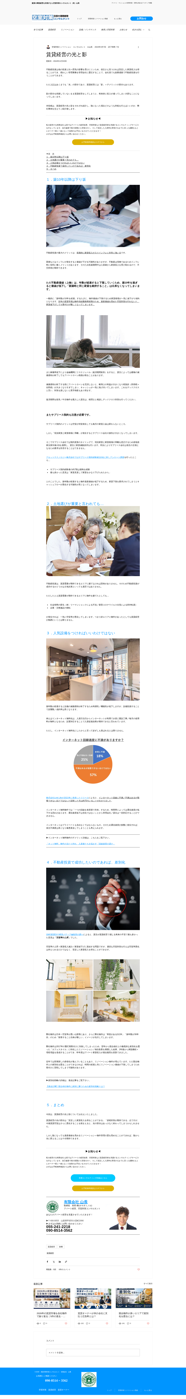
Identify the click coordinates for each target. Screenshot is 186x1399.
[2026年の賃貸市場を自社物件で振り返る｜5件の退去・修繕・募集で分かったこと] (52, 1298)
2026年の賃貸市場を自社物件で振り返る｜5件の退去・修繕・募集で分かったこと (52, 1315)
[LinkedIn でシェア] (60, 1261)
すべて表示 (148, 1284)
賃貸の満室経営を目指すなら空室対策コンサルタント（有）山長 (55, 3)
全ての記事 (38, 30)
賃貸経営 (52, 30)
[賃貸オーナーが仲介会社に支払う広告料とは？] (93, 1298)
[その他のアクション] (138, 46)
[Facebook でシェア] (47, 1261)
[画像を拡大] (69, 974)
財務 (61, 1247)
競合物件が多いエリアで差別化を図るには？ (133, 1315)
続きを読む (137, 30)
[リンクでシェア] (66, 1261)
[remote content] (93, 250)
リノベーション (67, 30)
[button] (149, 30)
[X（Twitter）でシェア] (53, 1261)
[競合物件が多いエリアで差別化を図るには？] (134, 1298)
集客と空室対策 (108, 30)
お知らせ (123, 30)
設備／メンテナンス (87, 30)
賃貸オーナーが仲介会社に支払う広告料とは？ (92, 1315)
